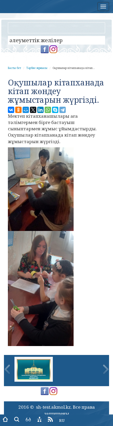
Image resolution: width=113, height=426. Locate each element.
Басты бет (14, 68)
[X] (33, 110)
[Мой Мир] (26, 110)
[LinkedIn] (40, 110)
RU (62, 420)
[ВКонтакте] (11, 110)
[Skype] (55, 110)
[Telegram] (62, 110)
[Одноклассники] (18, 110)
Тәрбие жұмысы (36, 68)
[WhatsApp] (48, 110)
